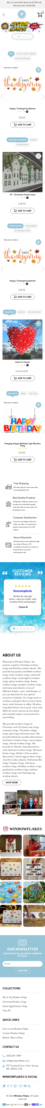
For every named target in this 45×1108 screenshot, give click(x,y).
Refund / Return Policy (12, 1038)
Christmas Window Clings (14, 1002)
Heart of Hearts (22, 363)
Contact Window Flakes (13, 1033)
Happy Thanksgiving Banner (22, 110)
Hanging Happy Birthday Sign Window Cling (22, 446)
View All (6, 1011)
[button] (3, 14)
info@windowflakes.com (17, 1061)
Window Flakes (21, 1096)
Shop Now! (12, 783)
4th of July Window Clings (14, 997)
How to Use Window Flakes (15, 1029)
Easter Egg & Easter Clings (14, 1006)
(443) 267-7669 (13, 1056)
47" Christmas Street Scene (22, 196)
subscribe (23, 971)
